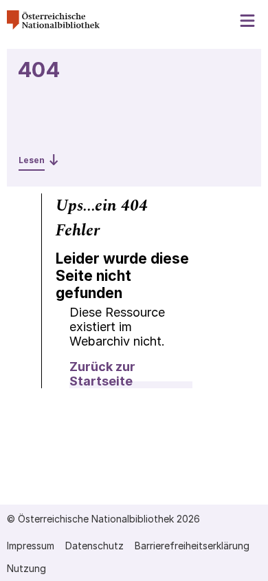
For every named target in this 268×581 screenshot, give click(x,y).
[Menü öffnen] (248, 21)
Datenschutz (94, 545)
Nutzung (26, 568)
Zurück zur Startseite (102, 373)
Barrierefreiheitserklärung (192, 545)
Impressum (30, 545)
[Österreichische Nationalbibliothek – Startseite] (53, 26)
